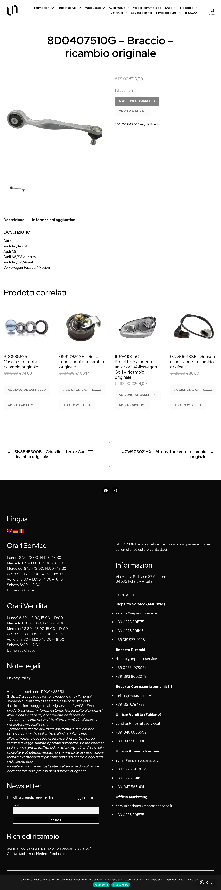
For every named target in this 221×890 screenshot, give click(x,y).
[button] (207, 882)
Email (16, 805)
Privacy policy (120, 884)
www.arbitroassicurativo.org (51, 747)
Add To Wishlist (132, 111)
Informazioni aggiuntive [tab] (53, 219)
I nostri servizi (67, 8)
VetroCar (116, 13)
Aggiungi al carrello (137, 101)
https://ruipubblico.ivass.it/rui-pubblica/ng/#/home (49, 696)
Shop (168, 8)
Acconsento (101, 884)
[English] (10, 530)
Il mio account (166, 13)
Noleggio (186, 8)
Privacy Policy (19, 678)
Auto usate (93, 8)
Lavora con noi (141, 13)
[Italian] (22, 530)
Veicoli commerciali (147, 8)
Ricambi (155, 124)
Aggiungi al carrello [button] (27, 390)
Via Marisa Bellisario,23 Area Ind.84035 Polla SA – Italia (141, 579)
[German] (16, 530)
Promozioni (42, 8)
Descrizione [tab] (14, 219)
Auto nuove (117, 8)
